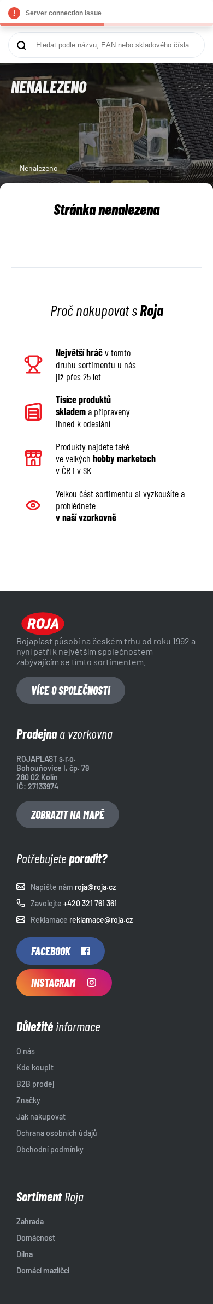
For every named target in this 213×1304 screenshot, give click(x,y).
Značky (28, 1100)
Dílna (24, 1254)
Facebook (50, 951)
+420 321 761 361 (90, 903)
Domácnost (35, 1237)
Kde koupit (35, 1067)
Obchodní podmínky (50, 1149)
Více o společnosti (70, 690)
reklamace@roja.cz (101, 919)
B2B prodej (35, 1083)
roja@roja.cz (95, 887)
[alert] (106, 13)
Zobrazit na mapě (67, 814)
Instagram (53, 982)
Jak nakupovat (41, 1116)
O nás (25, 1051)
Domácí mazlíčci (43, 1270)
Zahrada (30, 1221)
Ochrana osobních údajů (56, 1133)
